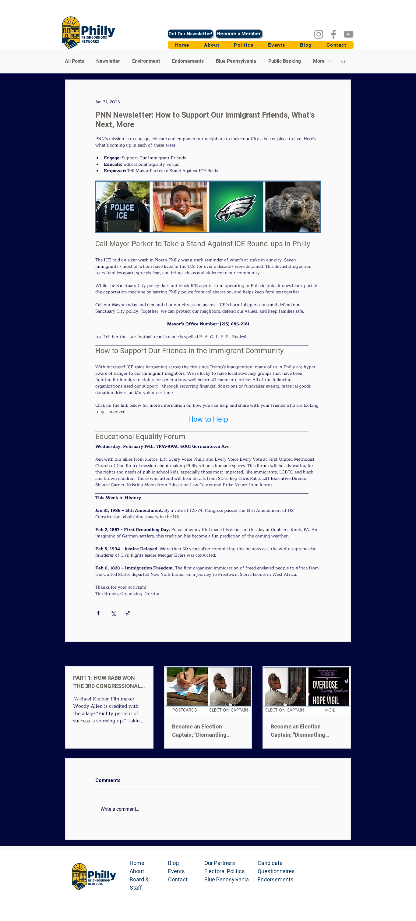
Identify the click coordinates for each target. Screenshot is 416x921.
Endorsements (188, 61)
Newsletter (108, 61)
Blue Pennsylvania (236, 61)
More (319, 61)
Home (137, 863)
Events (176, 871)
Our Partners (219, 863)
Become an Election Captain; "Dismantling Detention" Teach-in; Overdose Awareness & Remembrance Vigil (300, 731)
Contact (178, 880)
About (137, 871)
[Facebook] (334, 34)
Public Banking (284, 61)
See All (344, 654)
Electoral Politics (224, 871)
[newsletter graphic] (208, 691)
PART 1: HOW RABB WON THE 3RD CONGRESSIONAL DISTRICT (107, 682)
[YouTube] (348, 34)
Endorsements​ (276, 880)
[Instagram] (319, 34)
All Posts (74, 61)
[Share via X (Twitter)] (113, 613)
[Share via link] (128, 613)
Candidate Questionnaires (276, 867)
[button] (244, 45)
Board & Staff (139, 884)
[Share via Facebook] (98, 613)
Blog (173, 863)
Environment (146, 61)
